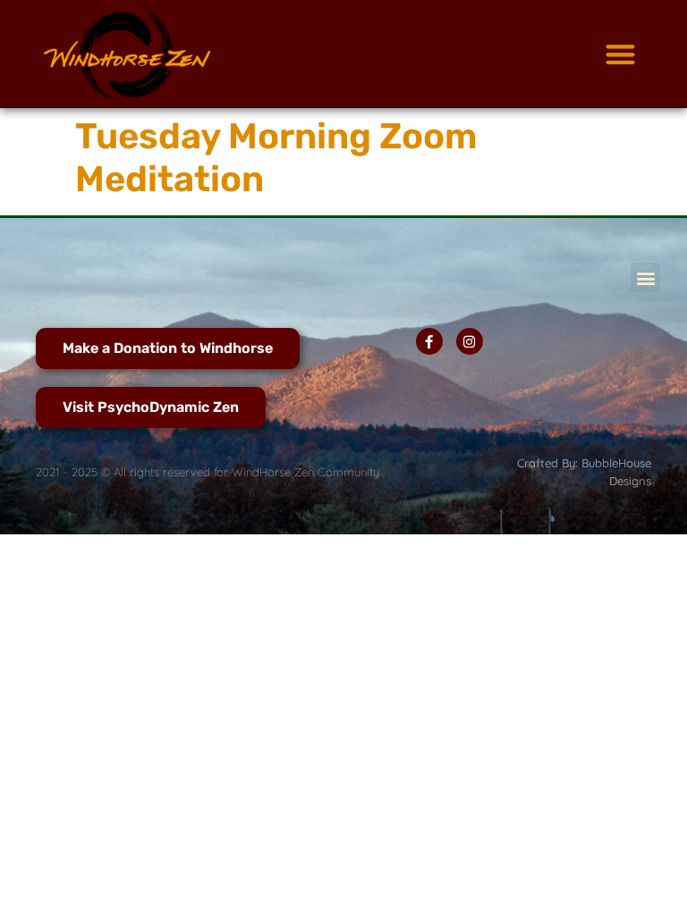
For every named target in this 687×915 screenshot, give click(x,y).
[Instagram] (469, 341)
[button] (620, 54)
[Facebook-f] (429, 341)
